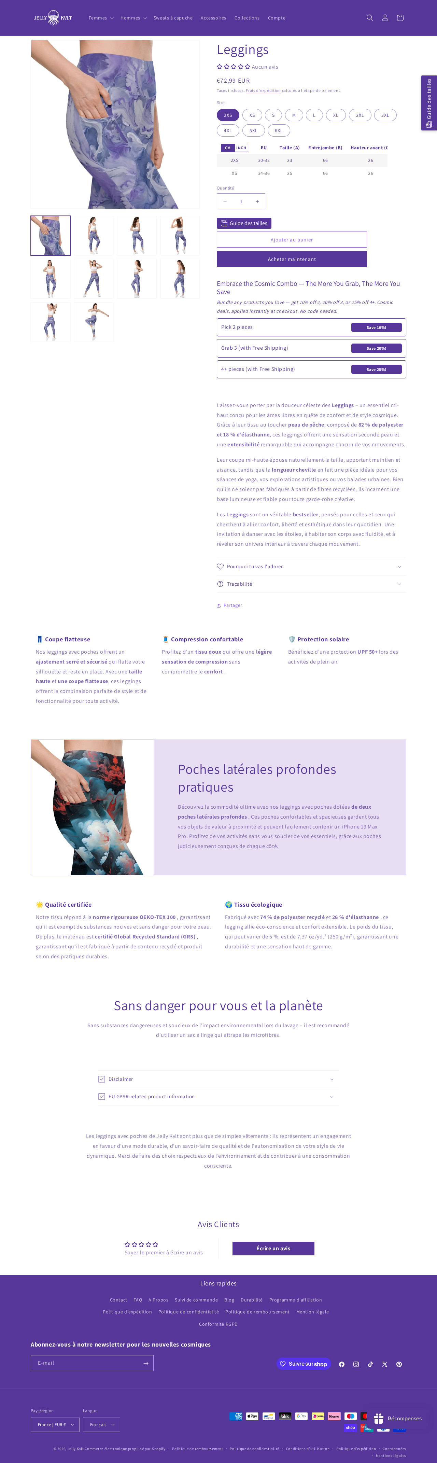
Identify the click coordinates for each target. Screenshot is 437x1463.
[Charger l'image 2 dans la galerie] (93, 235)
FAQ (137, 1300)
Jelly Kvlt (76, 1448)
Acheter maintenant (292, 259)
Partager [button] (233, 605)
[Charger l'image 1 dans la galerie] (50, 235)
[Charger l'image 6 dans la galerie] (93, 278)
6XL (279, 129)
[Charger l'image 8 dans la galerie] (180, 278)
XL (336, 113)
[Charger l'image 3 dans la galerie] (137, 235)
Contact (118, 1300)
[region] (302, 160)
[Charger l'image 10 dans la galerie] (93, 322)
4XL (228, 129)
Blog (229, 1300)
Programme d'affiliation (295, 1300)
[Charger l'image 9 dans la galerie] (50, 322)
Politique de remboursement (257, 1312)
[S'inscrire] (145, 1363)
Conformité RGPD (218, 1324)
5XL (253, 129)
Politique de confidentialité (188, 1312)
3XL (385, 113)
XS (252, 113)
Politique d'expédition (127, 1312)
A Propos (159, 1300)
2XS (228, 113)
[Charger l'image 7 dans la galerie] (137, 278)
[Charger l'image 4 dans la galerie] (180, 235)
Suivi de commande (196, 1300)
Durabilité (252, 1300)
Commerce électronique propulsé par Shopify (125, 1448)
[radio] (228, 148)
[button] (101, 18)
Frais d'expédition (263, 90)
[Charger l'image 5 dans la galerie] (50, 278)
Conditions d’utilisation (308, 1448)
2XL (360, 113)
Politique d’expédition (356, 1448)
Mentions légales (391, 1455)
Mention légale (312, 1312)
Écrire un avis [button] (273, 1248)
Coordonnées (394, 1448)
